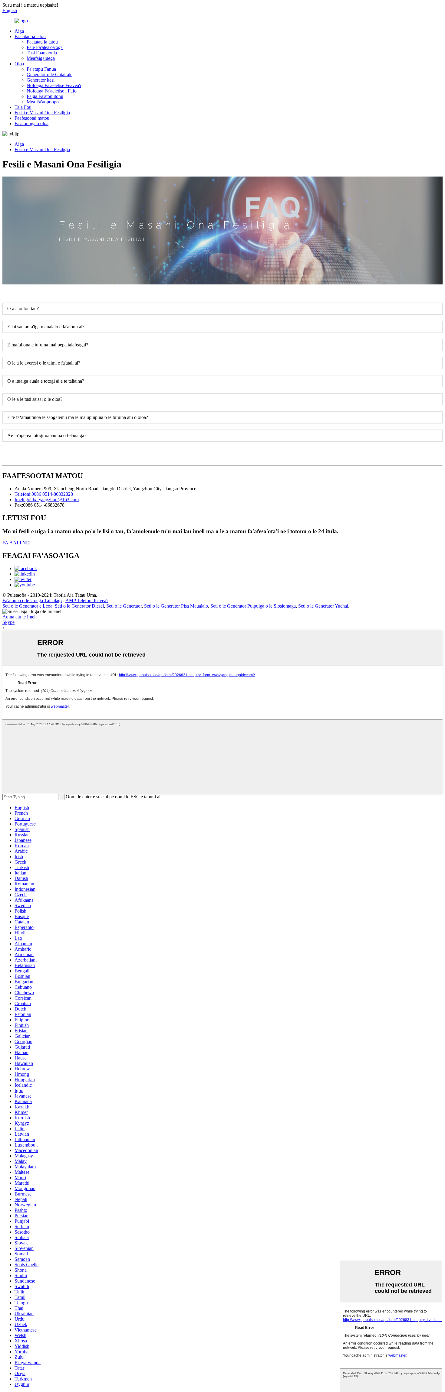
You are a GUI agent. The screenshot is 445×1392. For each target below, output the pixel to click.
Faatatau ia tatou (30, 36)
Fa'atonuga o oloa (31, 123)
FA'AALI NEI (16, 542)
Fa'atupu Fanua (41, 69)
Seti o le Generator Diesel (79, 605)
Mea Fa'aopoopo (43, 101)
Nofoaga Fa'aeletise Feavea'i (54, 85)
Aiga (19, 31)
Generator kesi (40, 80)
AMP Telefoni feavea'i (86, 600)
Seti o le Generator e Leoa (27, 605)
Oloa (19, 63)
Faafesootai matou (32, 118)
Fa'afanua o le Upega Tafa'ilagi (32, 600)
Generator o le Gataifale (49, 74)
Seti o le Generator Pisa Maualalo (176, 605)
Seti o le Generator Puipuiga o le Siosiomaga (253, 605)
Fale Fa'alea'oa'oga (45, 47)
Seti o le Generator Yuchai (323, 605)
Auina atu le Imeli (19, 616)
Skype (8, 622)
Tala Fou (23, 107)
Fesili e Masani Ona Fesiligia (42, 112)
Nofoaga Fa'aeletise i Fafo (52, 90)
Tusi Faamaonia (42, 52)
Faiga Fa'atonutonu (45, 96)
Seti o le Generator (124, 605)
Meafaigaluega (41, 58)
